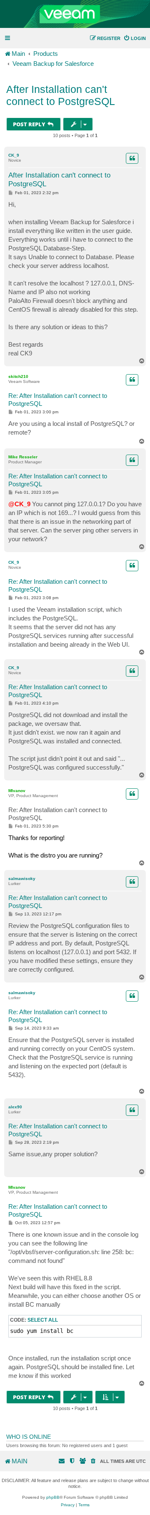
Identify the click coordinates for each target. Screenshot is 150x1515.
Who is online (28, 1436)
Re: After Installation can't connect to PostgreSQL (57, 399)
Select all (43, 1320)
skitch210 (18, 376)
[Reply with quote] (132, 158)
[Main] (75, 14)
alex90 (15, 1107)
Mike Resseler (23, 457)
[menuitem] (134, 38)
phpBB (53, 1497)
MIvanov (16, 790)
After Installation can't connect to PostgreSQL (60, 95)
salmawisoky (21, 878)
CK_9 (13, 155)
